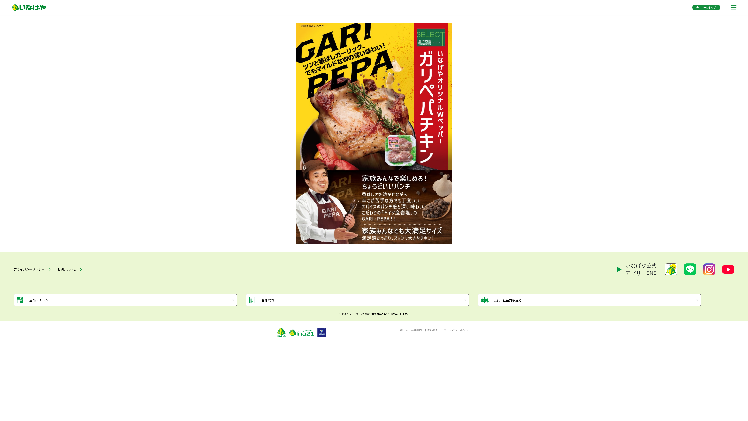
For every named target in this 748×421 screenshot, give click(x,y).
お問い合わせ (433, 330)
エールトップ (708, 7)
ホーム (404, 330)
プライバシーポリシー (457, 330)
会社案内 (416, 330)
